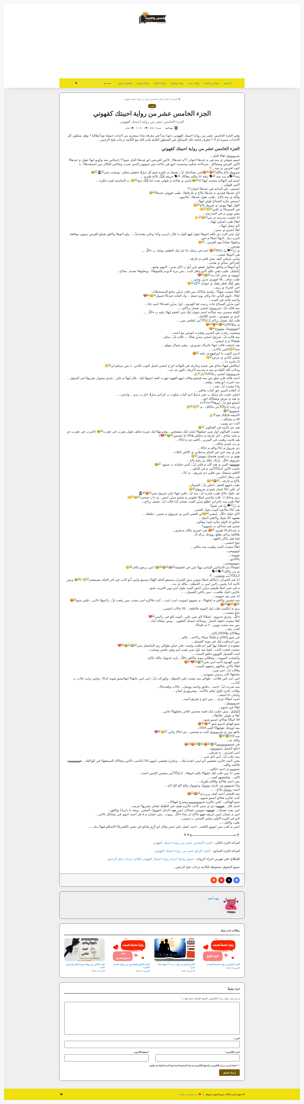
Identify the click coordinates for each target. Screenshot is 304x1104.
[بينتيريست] (221, 880)
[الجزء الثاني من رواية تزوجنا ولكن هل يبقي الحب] (84, 949)
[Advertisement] (218, 53)
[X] (229, 880)
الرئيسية (227, 83)
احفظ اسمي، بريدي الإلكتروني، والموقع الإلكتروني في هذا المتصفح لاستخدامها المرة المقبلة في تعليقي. (193, 1065)
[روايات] (152, 17)
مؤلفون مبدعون (125, 83)
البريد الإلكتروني (232, 1052)
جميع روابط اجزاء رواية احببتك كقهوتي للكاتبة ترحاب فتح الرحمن (150, 859)
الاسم (236, 1038)
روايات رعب (194, 83)
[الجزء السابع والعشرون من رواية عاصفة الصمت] (129, 949)
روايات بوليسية (177, 83)
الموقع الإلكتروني (141, 1052)
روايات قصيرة (143, 83)
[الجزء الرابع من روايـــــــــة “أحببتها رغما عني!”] (174, 949)
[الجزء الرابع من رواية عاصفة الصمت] (220, 949)
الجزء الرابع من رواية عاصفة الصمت (223, 964)
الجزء (166, 99)
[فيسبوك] (236, 880)
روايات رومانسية (211, 83)
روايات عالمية (160, 83)
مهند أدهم (169, 128)
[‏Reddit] (214, 880)
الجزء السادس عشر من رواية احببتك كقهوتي (182, 843)
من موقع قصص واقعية (188, 1094)
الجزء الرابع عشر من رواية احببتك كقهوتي (182, 851)
